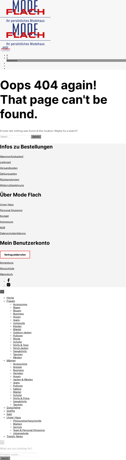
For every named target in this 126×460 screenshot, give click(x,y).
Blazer (16, 307)
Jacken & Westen (23, 379)
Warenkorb (6, 274)
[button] (7, 55)
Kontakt (4, 215)
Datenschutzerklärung (13, 233)
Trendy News (15, 436)
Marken (17, 423)
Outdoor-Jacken (22, 332)
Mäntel (17, 329)
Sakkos (17, 388)
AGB (2, 227)
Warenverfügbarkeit (11, 156)
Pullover (18, 335)
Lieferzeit (5, 162)
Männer (11, 360)
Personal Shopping (11, 210)
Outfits (11, 410)
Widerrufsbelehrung (12, 185)
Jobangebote (21, 433)
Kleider (17, 326)
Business (18, 313)
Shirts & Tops (21, 344)
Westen (17, 357)
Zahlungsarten (8, 173)
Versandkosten (9, 167)
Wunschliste (7, 268)
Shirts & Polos (21, 398)
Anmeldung (6, 262)
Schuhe (17, 341)
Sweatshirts (20, 351)
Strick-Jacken (20, 347)
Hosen (17, 316)
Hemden (18, 373)
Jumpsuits (19, 322)
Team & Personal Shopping (29, 430)
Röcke (16, 338)
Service (17, 426)
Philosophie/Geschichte (27, 420)
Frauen (11, 301)
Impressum (6, 221)
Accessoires (20, 304)
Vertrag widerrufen (15, 254)
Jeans (16, 319)
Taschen (18, 354)
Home (10, 297)
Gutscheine (13, 407)
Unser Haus (7, 204)
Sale (9, 414)
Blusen (17, 310)
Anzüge (17, 366)
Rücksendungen (9, 179)
